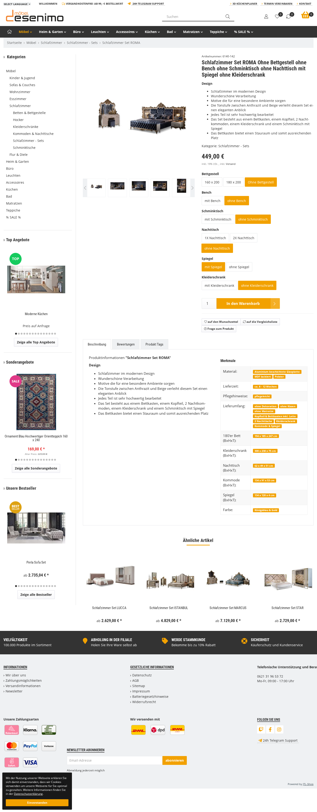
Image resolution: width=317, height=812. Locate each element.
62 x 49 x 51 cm (264, 465)
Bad (170, 31)
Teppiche (217, 31)
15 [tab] (55, 334)
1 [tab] (16, 334)
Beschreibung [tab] (97, 344)
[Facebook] (270, 729)
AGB (135, 680)
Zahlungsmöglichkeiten (24, 680)
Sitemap (138, 686)
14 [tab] (52, 334)
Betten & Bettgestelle (29, 113)
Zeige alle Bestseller (36, 594)
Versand (231, 164)
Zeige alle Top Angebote (36, 342)
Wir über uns (16, 675)
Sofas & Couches (22, 85)
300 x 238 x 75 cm (265, 451)
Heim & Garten (51, 31)
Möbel (24, 31)
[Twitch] (261, 729)
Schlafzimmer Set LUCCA (109, 608)
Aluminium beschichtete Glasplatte (277, 371)
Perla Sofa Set (36, 562)
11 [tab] (44, 334)
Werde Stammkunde (188, 640)
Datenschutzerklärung (28, 794)
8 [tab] (35, 334)
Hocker (18, 119)
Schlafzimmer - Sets (233, 146)
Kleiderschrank (285, 421)
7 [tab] (33, 334)
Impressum (141, 691)
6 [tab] (30, 334)
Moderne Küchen (36, 314)
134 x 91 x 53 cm (265, 480)
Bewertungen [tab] (126, 344)
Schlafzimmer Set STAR (288, 608)
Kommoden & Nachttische (33, 133)
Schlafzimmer (20, 106)
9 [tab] (38, 334)
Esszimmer (18, 99)
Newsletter (14, 691)
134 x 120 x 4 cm (265, 495)
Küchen (151, 31)
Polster (279, 376)
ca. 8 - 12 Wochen (266, 386)
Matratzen (191, 31)
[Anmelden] (266, 16)
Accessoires (125, 31)
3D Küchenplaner (245, 3)
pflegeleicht (262, 396)
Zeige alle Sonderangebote (36, 468)
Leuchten (98, 31)
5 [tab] (27, 334)
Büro (77, 31)
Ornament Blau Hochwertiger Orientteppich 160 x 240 (36, 438)
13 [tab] (49, 334)
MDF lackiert (263, 376)
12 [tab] (47, 334)
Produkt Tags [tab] (154, 344)
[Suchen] (228, 16)
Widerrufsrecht (144, 702)
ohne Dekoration (265, 406)
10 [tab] (41, 334)
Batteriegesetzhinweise (150, 696)
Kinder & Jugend (22, 78)
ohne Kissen (287, 406)
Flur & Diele (19, 154)
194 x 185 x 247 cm (266, 436)
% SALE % (242, 31)
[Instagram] (279, 729)
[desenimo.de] (79, 15)
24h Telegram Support (148, 3)
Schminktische (24, 147)
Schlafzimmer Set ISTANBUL (168, 608)
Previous (92, 128)
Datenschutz (142, 675)
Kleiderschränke (25, 126)
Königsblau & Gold (266, 510)
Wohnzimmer (20, 92)
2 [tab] (19, 334)
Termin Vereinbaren (278, 3)
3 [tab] (22, 334)
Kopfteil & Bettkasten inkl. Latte (275, 416)
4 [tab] (24, 334)
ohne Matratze (264, 411)
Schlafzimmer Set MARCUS (228, 608)
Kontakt (305, 3)
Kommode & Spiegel (267, 426)
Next (192, 128)
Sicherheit (260, 640)
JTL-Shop (308, 784)
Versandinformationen (23, 686)
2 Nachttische (263, 421)
